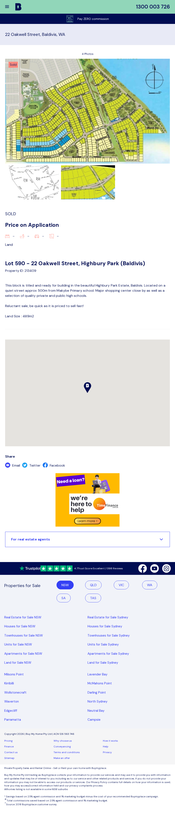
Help (105, 746)
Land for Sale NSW (17, 662)
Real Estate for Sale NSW (22, 617)
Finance (9, 746)
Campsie (94, 719)
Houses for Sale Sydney (105, 626)
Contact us (11, 752)
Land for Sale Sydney (103, 662)
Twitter (34, 465)
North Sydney (97, 701)
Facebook (57, 465)
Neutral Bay (96, 711)
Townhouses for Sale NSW (23, 635)
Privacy (107, 752)
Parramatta (12, 719)
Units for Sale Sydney (103, 644)
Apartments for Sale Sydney (108, 654)
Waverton (11, 701)
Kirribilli (9, 683)
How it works (110, 740)
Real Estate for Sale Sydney (108, 617)
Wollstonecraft (15, 692)
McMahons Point (100, 683)
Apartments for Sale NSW (23, 654)
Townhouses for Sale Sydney (109, 635)
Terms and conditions (67, 752)
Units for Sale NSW (18, 644)
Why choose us (63, 740)
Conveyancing (62, 746)
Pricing (8, 740)
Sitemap (9, 758)
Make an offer (62, 758)
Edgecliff (10, 711)
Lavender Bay (97, 674)
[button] (10, 7)
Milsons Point (14, 674)
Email (15, 465)
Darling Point (97, 692)
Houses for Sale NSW (19, 626)
